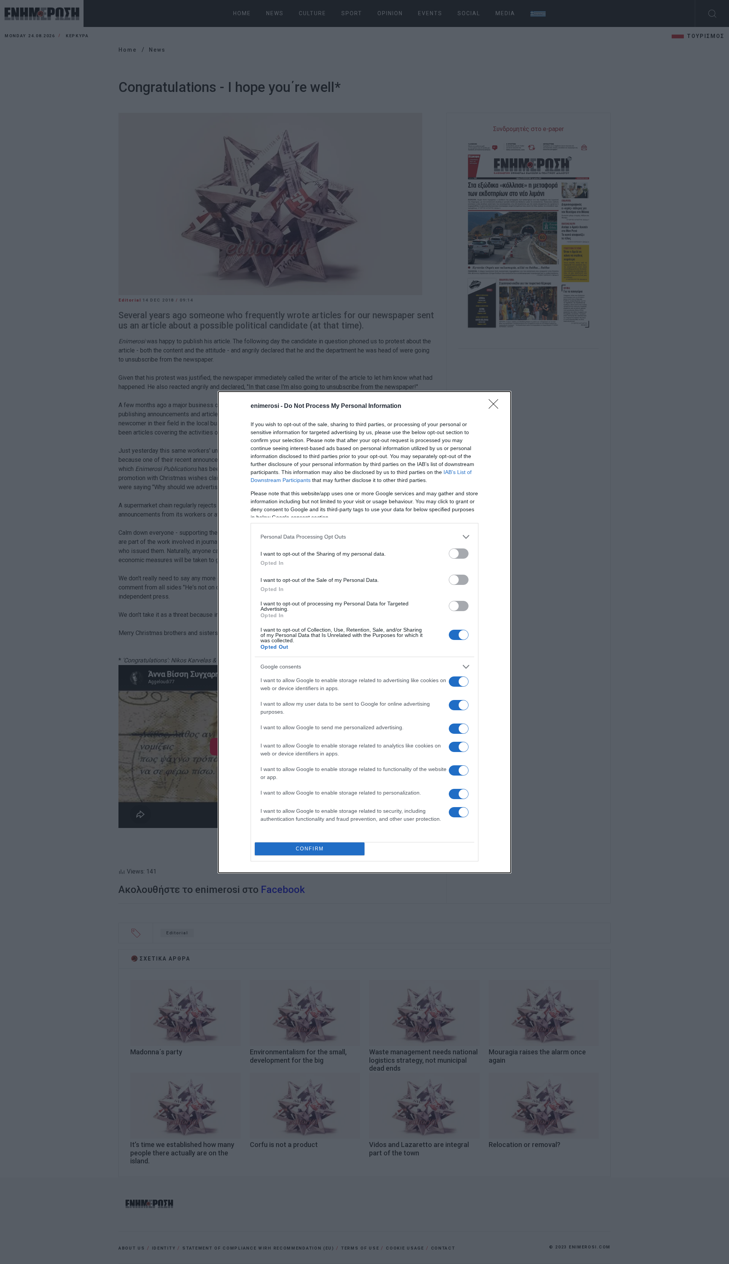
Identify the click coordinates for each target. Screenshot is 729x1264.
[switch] (459, 553)
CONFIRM (310, 849)
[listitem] (364, 537)
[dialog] (364, 632)
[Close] (496, 406)
